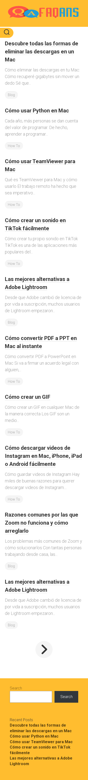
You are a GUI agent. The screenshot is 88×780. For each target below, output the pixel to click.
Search (16, 688)
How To (14, 146)
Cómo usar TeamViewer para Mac (41, 742)
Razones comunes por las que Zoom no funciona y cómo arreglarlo (41, 523)
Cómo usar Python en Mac (37, 111)
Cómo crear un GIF (27, 397)
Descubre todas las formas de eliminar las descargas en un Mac (41, 51)
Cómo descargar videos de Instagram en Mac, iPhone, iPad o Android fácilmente (43, 456)
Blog (11, 95)
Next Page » (44, 649)
